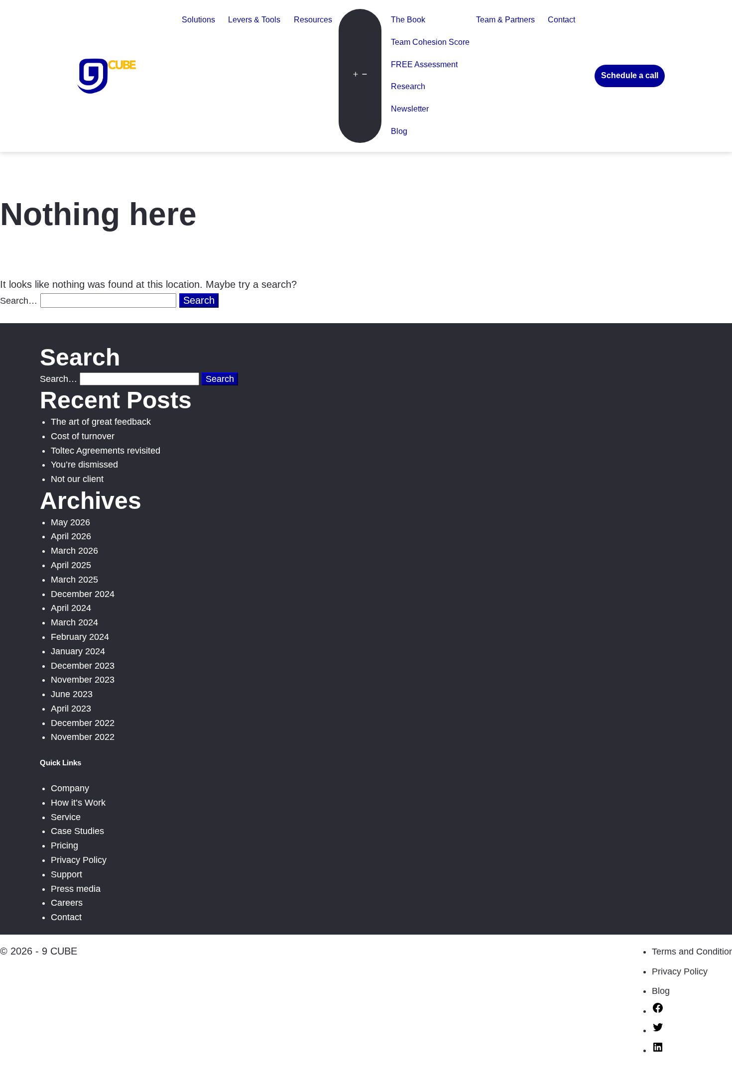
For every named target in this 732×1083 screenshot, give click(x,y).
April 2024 (71, 608)
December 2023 (83, 666)
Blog (399, 131)
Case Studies (77, 831)
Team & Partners (505, 19)
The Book (408, 19)
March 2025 (74, 580)
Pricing (64, 845)
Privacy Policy (79, 860)
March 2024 (74, 622)
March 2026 (74, 551)
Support (66, 874)
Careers (67, 903)
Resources (313, 19)
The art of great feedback (101, 422)
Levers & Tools (254, 19)
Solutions (198, 19)
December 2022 (83, 723)
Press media (76, 889)
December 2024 (83, 594)
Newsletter (410, 109)
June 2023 (72, 694)
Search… (18, 301)
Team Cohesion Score (430, 42)
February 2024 (80, 637)
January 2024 (78, 651)
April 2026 (71, 536)
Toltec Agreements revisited (105, 451)
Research (408, 86)
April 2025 (71, 565)
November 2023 (83, 680)
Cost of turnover (83, 436)
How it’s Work (78, 803)
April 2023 (71, 709)
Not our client (77, 479)
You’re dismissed (84, 465)
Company (70, 788)
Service (66, 817)
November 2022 (83, 737)
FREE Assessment (424, 64)
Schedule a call (629, 75)
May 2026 (70, 522)
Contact (561, 19)
